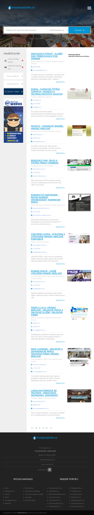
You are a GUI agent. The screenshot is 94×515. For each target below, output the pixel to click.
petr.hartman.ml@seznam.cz (42, 215)
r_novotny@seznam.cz (40, 371)
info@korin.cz (37, 107)
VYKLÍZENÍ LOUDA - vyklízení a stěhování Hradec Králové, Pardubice (48, 236)
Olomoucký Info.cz (77, 503)
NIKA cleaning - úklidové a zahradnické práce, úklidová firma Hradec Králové (47, 353)
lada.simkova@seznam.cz (40, 408)
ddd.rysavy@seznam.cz (40, 70)
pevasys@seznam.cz (39, 141)
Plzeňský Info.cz (76, 488)
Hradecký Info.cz (55, 500)
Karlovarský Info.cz (77, 506)
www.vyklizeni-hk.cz (39, 281)
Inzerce (7, 494)
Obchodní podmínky (32, 491)
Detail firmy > (60, 82)
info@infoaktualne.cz (47, 460)
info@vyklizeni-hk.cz (39, 289)
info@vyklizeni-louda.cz (40, 252)
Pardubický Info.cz (55, 488)
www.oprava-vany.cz (39, 169)
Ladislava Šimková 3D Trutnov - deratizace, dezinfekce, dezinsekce (44, 393)
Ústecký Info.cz (54, 491)
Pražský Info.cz (76, 491)
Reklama (8, 503)
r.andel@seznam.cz (39, 330)
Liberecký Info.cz (55, 506)
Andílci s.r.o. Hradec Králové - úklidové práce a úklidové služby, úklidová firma (47, 311)
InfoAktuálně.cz (22, 513)
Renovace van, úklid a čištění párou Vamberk (44, 161)
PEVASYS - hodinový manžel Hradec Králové (47, 127)
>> (51, 428)
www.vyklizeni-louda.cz (40, 245)
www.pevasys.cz (38, 134)
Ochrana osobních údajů (34, 494)
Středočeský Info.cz (78, 500)
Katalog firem (9, 491)
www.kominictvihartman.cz (41, 208)
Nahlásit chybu (30, 500)
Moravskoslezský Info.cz (57, 494)
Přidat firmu (29, 488)
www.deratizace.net (39, 401)
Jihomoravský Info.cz (56, 503)
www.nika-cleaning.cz (39, 364)
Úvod (7, 488)
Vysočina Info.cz (54, 497)
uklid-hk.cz (36, 323)
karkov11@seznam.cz (39, 176)
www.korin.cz (37, 100)
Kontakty (28, 497)
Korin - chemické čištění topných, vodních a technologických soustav (47, 91)
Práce (7, 497)
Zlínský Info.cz (76, 497)
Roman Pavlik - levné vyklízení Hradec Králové (46, 272)
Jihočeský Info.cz (76, 494)
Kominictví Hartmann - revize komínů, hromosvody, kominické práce (45, 198)
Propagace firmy (10, 500)
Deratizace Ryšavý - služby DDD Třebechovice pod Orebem (47, 56)
